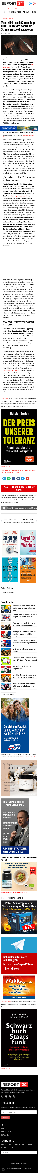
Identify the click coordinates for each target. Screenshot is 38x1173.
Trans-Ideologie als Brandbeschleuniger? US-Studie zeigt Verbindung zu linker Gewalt (24, 685)
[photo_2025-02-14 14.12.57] (15, 853)
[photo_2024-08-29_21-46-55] (19, 795)
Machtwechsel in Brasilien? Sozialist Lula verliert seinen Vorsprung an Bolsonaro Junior (25, 607)
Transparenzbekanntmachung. (27, 756)
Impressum (27, 1168)
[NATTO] (19, 890)
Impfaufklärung (18, 470)
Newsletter (27, 9)
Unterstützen (19, 9)
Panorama (26, 12)
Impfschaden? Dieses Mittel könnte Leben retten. (19, 858)
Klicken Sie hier (5, 466)
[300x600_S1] (15, 753)
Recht (11, 18)
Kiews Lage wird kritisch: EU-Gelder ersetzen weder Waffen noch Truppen (24, 624)
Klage (18, 473)
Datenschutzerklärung (14, 1168)
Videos (34, 12)
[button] (4, 12)
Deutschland (6, 470)
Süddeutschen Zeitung (11, 370)
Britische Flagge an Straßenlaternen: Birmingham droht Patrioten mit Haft (25, 615)
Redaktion (11, 9)
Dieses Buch (4, 399)
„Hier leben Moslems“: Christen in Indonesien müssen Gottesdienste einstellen (25, 676)
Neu (9, 12)
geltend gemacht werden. (19, 196)
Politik (19, 12)
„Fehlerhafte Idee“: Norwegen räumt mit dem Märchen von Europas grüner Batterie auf (25, 642)
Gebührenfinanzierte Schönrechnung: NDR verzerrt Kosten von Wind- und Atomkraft (25, 658)
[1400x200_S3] (19, 131)
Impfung (28, 470)
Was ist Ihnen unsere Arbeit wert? (19, 488)
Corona (13, 12)
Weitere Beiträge (8, 592)
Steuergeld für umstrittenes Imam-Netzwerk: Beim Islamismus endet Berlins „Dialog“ (25, 633)
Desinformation (6, 1002)
